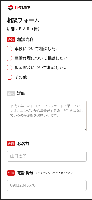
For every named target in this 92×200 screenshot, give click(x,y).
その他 (21, 77)
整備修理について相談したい (41, 58)
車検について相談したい (37, 48)
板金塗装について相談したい (41, 67)
